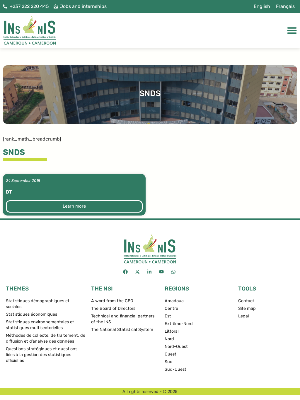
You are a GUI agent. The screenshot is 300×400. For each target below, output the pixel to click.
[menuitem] (262, 6)
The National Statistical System (122, 329)
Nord (169, 338)
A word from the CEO (112, 300)
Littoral (172, 331)
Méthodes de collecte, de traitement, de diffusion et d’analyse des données (45, 338)
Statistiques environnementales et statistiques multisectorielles (40, 324)
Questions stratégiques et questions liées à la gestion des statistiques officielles (41, 354)
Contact (246, 300)
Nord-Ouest (176, 346)
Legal (243, 316)
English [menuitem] (262, 6)
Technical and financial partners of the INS (122, 319)
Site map (247, 308)
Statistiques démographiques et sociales (37, 303)
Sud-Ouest (175, 369)
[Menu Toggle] (292, 30)
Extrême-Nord (179, 323)
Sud (169, 361)
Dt (9, 192)
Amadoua (174, 300)
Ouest (170, 354)
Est (168, 316)
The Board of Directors (113, 308)
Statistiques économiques (31, 314)
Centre (171, 308)
